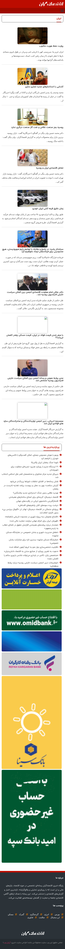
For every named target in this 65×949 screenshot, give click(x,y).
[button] (62, 10)
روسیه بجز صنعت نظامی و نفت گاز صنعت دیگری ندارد (37, 127)
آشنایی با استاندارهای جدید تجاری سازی (44, 86)
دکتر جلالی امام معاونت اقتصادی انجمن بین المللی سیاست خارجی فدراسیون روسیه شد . (35, 293)
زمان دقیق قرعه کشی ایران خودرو (47, 208)
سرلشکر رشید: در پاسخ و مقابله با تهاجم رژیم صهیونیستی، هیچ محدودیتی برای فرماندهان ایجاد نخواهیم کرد (32, 250)
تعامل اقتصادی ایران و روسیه (49, 168)
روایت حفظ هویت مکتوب (51, 46)
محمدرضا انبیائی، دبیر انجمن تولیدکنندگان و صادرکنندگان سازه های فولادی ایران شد (33, 422)
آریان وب (7, 942)
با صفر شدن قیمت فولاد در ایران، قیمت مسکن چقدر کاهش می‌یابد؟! (34, 336)
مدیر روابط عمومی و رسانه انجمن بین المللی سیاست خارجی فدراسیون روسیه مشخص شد (35, 379)
